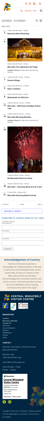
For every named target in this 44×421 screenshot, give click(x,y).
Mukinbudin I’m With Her (18, 97)
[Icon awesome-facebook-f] (26, 4)
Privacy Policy (33, 414)
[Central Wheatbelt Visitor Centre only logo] (7, 7)
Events (5, 335)
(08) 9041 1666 (8, 354)
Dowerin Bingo (13, 80)
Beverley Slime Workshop (18, 33)
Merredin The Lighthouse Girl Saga (22, 67)
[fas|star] (4, 402)
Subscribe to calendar (12, 211)
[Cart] (40, 3)
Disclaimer (23, 414)
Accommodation (9, 328)
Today (22, 204)
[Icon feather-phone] (22, 11)
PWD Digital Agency (11, 414)
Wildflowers (7, 333)
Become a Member (10, 321)
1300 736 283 (8, 357)
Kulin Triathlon (13, 89)
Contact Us (7, 323)
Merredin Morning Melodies (19, 117)
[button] (34, 3)
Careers (6, 318)
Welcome (6, 325)
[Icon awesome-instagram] (30, 4)
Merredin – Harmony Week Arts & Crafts (24, 187)
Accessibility (7, 417)
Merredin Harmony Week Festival (21, 195)
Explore (6, 330)
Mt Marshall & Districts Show (19, 178)
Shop (5, 337)
